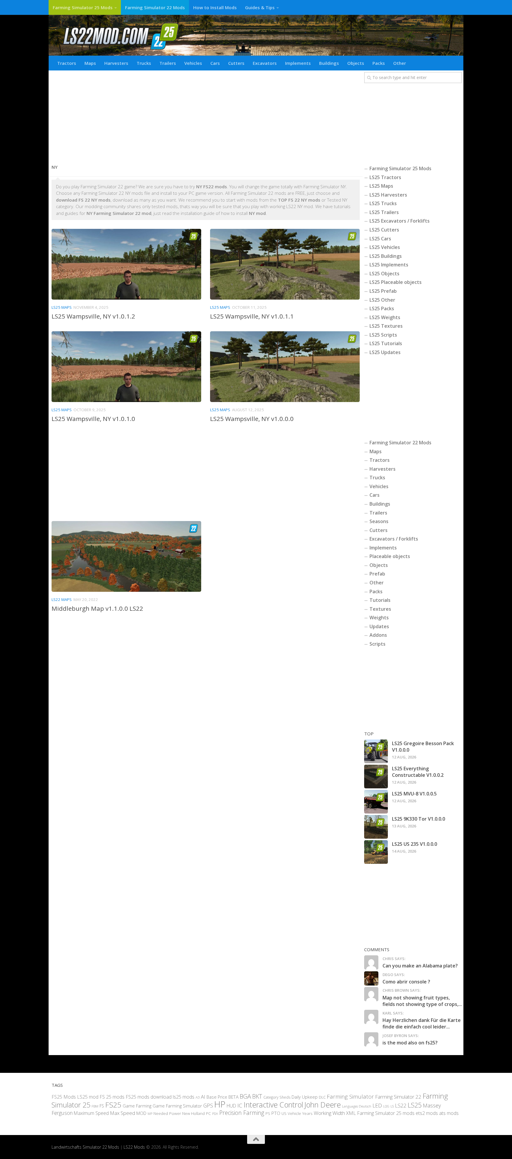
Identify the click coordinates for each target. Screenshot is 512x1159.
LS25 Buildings (385, 256)
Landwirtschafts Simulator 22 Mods (85, 1147)
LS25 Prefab (383, 291)
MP (150, 1113)
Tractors (66, 63)
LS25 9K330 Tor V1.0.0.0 (418, 819)
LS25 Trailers (384, 212)
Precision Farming (241, 1113)
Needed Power (167, 1113)
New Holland (193, 1113)
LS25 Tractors (385, 177)
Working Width (329, 1113)
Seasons (378, 521)
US (284, 1113)
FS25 (113, 1105)
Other (399, 63)
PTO (275, 1113)
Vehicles (193, 63)
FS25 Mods (64, 1097)
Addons (378, 635)
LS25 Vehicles (384, 247)
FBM (95, 1106)
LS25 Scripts (383, 335)
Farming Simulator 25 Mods (83, 7)
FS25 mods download (149, 1097)
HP (219, 1104)
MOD (141, 1113)
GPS (208, 1105)
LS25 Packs (381, 308)
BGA (245, 1096)
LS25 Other (382, 300)
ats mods (449, 1113)
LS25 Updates (385, 352)
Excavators (265, 63)
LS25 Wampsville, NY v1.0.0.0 (252, 418)
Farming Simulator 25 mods (386, 1113)
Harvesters (116, 63)
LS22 (401, 1105)
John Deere (322, 1104)
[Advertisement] (206, 114)
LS (392, 1106)
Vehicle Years (300, 1113)
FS (102, 1106)
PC (208, 1113)
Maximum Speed (91, 1113)
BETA (233, 1097)
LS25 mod (87, 1097)
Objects (355, 63)
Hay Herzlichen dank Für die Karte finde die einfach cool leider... (422, 1023)
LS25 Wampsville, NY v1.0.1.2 (93, 316)
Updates (379, 626)
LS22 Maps (62, 599)
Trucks (144, 63)
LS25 (415, 1105)
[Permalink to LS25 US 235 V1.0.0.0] (376, 852)
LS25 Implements (388, 264)
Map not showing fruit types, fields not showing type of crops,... (422, 1000)
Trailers (167, 63)
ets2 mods (427, 1113)
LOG (386, 1106)
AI (203, 1096)
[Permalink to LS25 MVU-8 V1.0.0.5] (376, 802)
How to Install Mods (215, 7)
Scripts (377, 644)
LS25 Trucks (383, 203)
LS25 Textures (386, 326)
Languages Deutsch (356, 1106)
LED (377, 1105)
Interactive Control (273, 1104)
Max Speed (122, 1113)
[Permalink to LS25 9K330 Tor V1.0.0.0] (376, 827)
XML (351, 1113)
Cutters (236, 63)
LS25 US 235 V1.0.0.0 (414, 844)
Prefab (377, 573)
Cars (215, 63)
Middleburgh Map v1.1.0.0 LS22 (97, 608)
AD (198, 1097)
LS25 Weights (384, 317)
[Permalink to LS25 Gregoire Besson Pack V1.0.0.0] (376, 751)
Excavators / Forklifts (393, 539)
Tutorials (380, 600)
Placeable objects (389, 556)
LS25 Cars (380, 238)
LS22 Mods (134, 1147)
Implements (298, 63)
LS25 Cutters (384, 229)
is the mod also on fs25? (410, 1042)
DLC (322, 1097)
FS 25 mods (112, 1097)
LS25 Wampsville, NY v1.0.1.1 (252, 316)
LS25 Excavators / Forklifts (399, 221)
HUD (231, 1105)
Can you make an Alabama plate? (420, 965)
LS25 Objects (384, 273)
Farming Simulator (350, 1096)
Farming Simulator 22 (398, 1096)
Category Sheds (276, 1097)
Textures (380, 609)
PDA (215, 1113)
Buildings (329, 63)
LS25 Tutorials (385, 343)
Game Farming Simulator (177, 1106)
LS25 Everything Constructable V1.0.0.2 (418, 771)
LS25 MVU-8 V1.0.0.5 (414, 793)
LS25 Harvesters (388, 195)
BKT (257, 1096)
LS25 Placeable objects (395, 282)
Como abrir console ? (406, 981)
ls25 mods (183, 1097)
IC (239, 1105)
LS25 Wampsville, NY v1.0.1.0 (93, 418)
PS (267, 1113)
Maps (90, 63)
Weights (379, 617)
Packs (378, 63)
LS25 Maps (62, 307)
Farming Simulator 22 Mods (155, 7)
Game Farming (137, 1106)
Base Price (217, 1097)
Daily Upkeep (305, 1097)
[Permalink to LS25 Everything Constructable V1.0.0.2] (376, 776)
